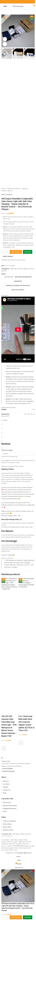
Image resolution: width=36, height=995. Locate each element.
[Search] (30, 6)
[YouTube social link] (20, 1)
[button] (3, 748)
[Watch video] (5, 39)
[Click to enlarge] (5, 44)
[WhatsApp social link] (23, 1)
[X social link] (15, 1)
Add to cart (16, 252)
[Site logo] (18, 6)
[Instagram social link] (18, 1)
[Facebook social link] (13, 1)
